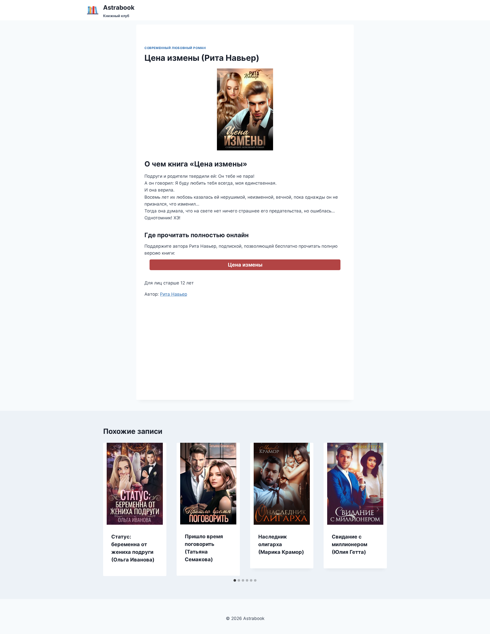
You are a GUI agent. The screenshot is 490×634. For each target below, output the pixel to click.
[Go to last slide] (112, 509)
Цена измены (245, 265)
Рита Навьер (173, 294)
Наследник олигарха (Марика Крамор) (281, 544)
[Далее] (377, 509)
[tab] (235, 580)
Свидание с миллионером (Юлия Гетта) (349, 544)
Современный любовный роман (175, 48)
